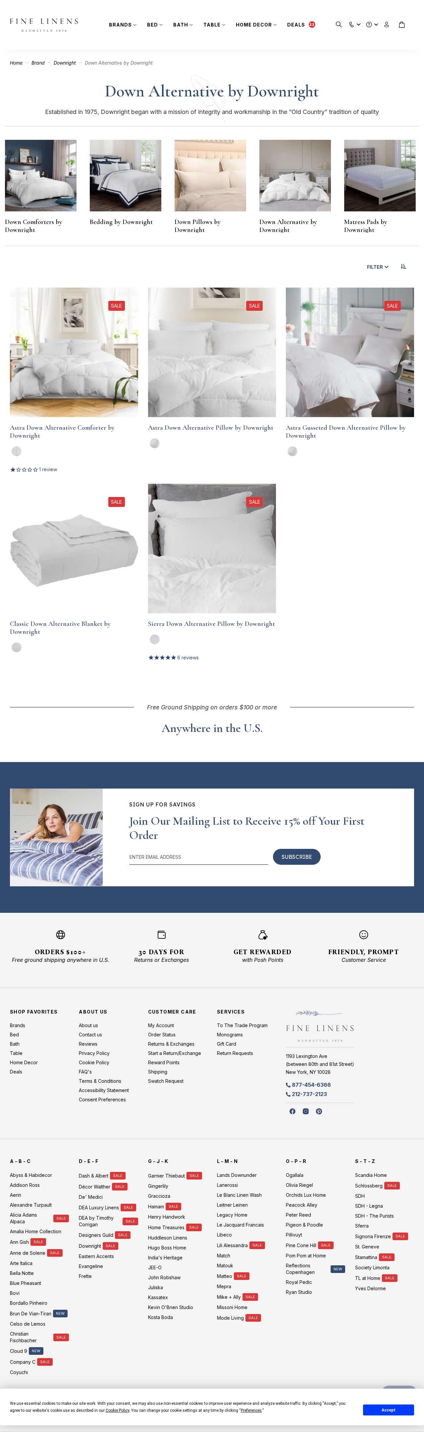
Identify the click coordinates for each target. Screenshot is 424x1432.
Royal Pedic (299, 1282)
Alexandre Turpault (31, 1205)
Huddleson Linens (167, 1237)
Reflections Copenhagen (300, 1269)
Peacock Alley (301, 1205)
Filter (375, 267)
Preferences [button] (251, 1410)
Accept (389, 1410)
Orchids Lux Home (306, 1195)
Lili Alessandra (232, 1245)
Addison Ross (25, 1185)
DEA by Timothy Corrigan (96, 1221)
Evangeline (91, 1266)
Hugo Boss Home (167, 1247)
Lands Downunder (237, 1175)
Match (223, 1255)
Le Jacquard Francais (240, 1225)
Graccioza (159, 1196)
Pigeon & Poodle (304, 1225)
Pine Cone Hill (301, 1245)
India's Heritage (165, 1257)
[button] (351, 23)
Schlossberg (369, 1185)
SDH (360, 1196)
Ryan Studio (299, 1292)
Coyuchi (19, 1372)
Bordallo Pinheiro (28, 1303)
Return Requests (235, 1053)
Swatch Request (166, 1081)
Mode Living (230, 1318)
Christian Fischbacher (23, 1337)
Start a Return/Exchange (174, 1053)
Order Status (162, 1034)
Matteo (224, 1276)
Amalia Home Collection (35, 1231)
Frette (85, 1276)
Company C (22, 1362)
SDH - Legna (369, 1206)
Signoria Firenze (373, 1236)
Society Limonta (372, 1267)
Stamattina (366, 1257)
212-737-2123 (309, 1094)
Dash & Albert (93, 1176)
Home (17, 63)
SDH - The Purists (374, 1216)
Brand (38, 63)
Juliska (155, 1287)
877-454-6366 (311, 1084)
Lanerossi (227, 1185)
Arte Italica (21, 1263)
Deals (296, 25)
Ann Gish (19, 1242)
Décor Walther (94, 1186)
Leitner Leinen (232, 1205)
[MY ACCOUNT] (386, 25)
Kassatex (158, 1297)
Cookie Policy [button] (117, 1410)
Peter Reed (298, 1215)
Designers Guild (96, 1235)
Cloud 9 (18, 1351)
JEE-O (155, 1267)
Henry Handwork (166, 1217)
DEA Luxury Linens (99, 1207)
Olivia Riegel (299, 1185)
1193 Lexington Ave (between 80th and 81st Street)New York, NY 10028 (320, 1064)
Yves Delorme (370, 1288)
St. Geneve (367, 1246)
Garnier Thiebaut (166, 1176)
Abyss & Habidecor (31, 1175)
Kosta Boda (160, 1317)
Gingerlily (158, 1186)
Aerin (15, 1195)
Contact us (90, 1034)
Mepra (224, 1286)
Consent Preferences (102, 1099)
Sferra (362, 1226)
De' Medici (91, 1197)
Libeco (224, 1235)
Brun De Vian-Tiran (30, 1313)
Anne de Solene (27, 1253)
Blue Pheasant (25, 1283)
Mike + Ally (229, 1297)
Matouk (225, 1265)
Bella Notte (22, 1273)
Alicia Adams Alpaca (23, 1218)
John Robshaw (164, 1277)
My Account (161, 1025)
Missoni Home (232, 1307)
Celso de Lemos (27, 1324)
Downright (65, 63)
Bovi (15, 1293)
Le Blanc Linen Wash (239, 1195)
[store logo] (44, 25)
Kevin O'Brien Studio (170, 1307)
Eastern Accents (96, 1256)
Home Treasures (166, 1227)
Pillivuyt (294, 1235)
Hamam (156, 1206)
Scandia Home (371, 1175)
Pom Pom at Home (306, 1255)
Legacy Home (232, 1215)
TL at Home (367, 1278)
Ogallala (294, 1175)
